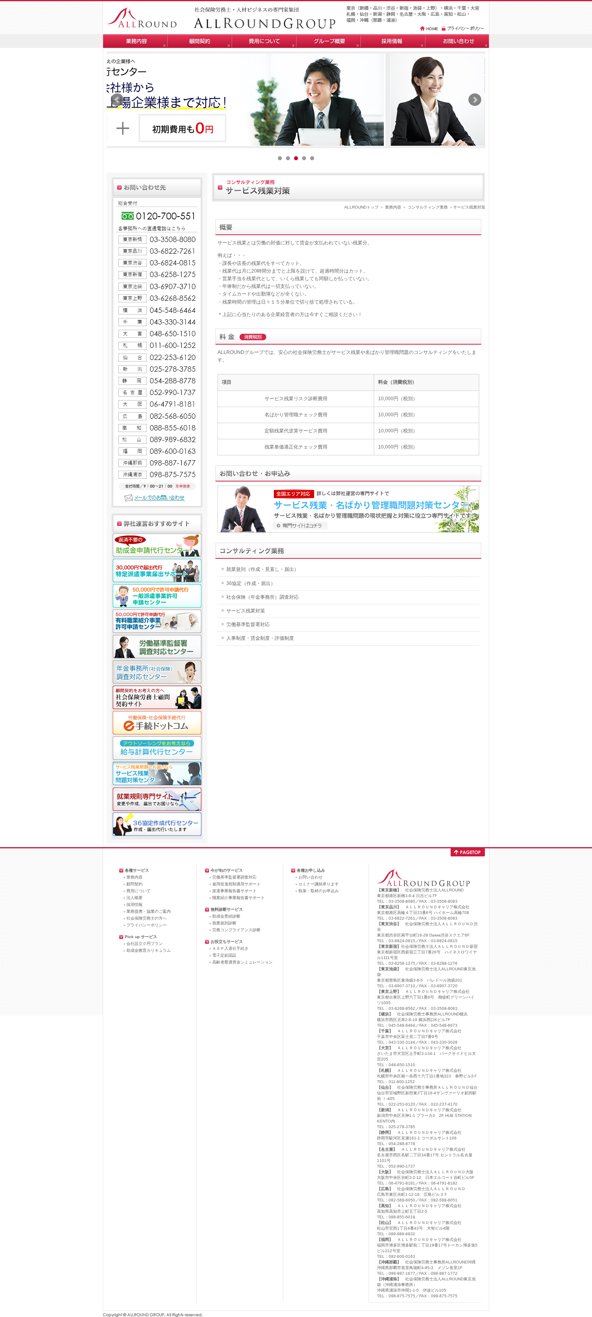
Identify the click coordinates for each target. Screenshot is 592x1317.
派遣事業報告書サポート (234, 891)
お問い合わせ (310, 877)
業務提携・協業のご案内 (148, 911)
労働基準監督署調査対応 (234, 877)
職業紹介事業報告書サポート (238, 897)
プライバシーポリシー (146, 925)
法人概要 (134, 897)
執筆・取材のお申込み (318, 891)
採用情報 (134, 904)
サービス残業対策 (245, 611)
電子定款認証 (224, 955)
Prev (117, 99)
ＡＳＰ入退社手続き (230, 948)
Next (474, 99)
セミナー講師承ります (318, 884)
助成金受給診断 (226, 916)
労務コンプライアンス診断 (236, 930)
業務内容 (393, 207)
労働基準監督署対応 (248, 624)
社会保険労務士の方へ (146, 918)
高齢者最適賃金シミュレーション (242, 962)
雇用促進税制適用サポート (236, 884)
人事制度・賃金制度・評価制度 (260, 638)
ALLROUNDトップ (361, 207)
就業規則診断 (224, 923)
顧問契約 (134, 884)
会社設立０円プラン (144, 943)
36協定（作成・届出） (250, 583)
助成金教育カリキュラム (148, 950)
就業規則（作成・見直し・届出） (262, 569)
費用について (138, 891)
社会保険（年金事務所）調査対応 (262, 597)
